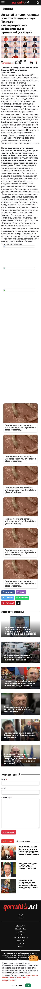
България (20, 926)
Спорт (20, 935)
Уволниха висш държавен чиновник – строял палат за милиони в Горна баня (18, 657)
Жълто (20, 941)
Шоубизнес (20, 929)
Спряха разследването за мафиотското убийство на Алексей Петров (17, 709)
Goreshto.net (7, 63)
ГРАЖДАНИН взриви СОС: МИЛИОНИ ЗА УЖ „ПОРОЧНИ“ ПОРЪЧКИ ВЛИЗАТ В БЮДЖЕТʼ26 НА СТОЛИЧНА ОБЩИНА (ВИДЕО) (20, 630)
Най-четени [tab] (7, 841)
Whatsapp (23, 597)
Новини (7, 9)
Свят (20, 947)
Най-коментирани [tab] (22, 841)
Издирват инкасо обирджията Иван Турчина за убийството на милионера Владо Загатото (19, 683)
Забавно (20, 944)
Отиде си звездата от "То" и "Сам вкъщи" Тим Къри (27, 865)
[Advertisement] (20, 331)
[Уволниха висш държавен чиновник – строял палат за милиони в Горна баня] (20, 652)
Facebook (9, 592)
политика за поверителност (15, 978)
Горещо (20, 932)
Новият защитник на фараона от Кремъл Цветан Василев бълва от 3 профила (20, 735)
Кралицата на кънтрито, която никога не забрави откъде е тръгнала (28, 884)
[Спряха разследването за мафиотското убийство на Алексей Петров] (20, 704)
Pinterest (9, 603)
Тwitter (9, 597)
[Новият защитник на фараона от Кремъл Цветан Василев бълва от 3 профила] (20, 730)
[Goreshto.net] (20, 907)
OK (28, 985)
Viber (22, 592)
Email (3, 788)
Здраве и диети (20, 938)
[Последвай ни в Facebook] (21, 916)
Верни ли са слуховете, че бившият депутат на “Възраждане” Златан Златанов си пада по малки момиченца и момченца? (20, 758)
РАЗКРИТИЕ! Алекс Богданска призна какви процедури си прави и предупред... (28, 850)
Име (4, 779)
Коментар (6, 797)
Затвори (16, 985)
